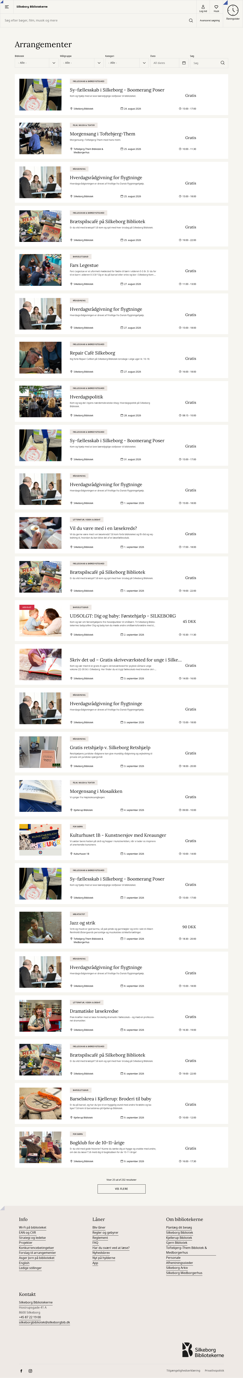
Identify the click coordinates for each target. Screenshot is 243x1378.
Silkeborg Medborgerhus (184, 1273)
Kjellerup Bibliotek (179, 1238)
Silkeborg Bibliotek (179, 1232)
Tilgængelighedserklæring (183, 1371)
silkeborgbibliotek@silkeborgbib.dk (44, 1322)
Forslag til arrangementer (37, 1253)
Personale (173, 1258)
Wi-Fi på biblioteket (32, 1227)
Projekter (25, 1243)
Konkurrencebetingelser (36, 1248)
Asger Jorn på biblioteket (36, 1258)
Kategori (109, 56)
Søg (192, 56)
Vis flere (121, 1189)
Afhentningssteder (179, 1263)
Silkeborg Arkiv (177, 1268)
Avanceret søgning (210, 20)
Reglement (100, 1238)
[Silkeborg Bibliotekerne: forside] (203, 1349)
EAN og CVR (28, 1232)
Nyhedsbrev (101, 1253)
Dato (152, 56)
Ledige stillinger (30, 1268)
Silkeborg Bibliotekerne (36, 1302)
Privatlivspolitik (214, 1371)
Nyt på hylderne (103, 1258)
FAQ (95, 1243)
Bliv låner (99, 1227)
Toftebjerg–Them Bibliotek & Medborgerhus (186, 1250)
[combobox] (98, 20)
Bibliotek (19, 56)
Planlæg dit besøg (179, 1227)
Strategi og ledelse (32, 1238)
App (95, 1263)
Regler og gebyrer (105, 1232)
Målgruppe (66, 56)
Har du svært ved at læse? (110, 1248)
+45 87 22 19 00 (30, 1317)
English (24, 1263)
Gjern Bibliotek (176, 1243)
